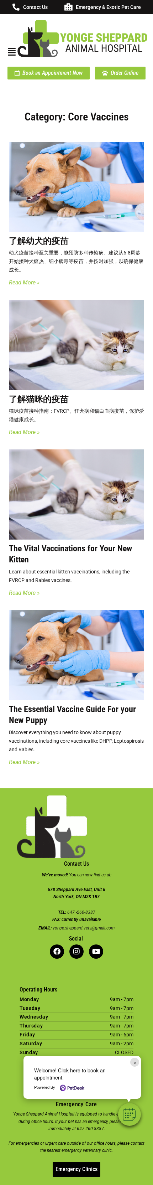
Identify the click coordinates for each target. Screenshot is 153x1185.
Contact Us (35, 7)
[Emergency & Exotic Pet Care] (68, 7)
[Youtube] (96, 951)
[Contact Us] (16, 7)
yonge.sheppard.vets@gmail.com (84, 928)
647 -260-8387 (81, 912)
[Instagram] (76, 951)
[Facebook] (57, 951)
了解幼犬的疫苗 (39, 241)
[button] (129, 1114)
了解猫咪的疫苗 (39, 399)
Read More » (24, 282)
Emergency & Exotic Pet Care (108, 7)
